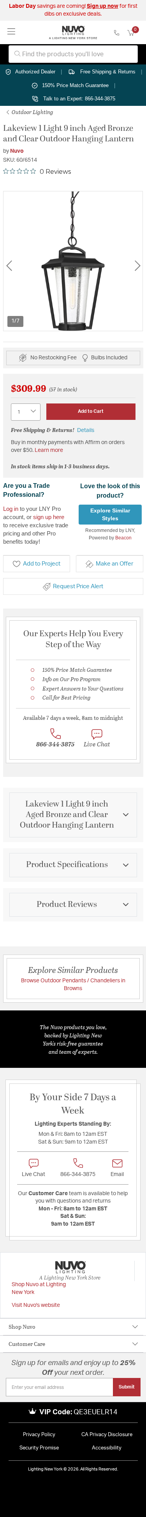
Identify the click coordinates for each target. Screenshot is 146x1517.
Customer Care (27, 1344)
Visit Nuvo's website (36, 1305)
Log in (10, 508)
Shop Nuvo (22, 1326)
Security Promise (39, 1448)
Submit (127, 1387)
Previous (9, 265)
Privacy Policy (39, 1434)
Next (137, 265)
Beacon (123, 538)
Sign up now (102, 6)
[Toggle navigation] (11, 32)
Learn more (49, 450)
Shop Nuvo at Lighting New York (39, 1288)
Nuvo (17, 151)
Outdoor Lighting (32, 112)
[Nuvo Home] (73, 32)
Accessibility (106, 1448)
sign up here (48, 517)
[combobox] (73, 54)
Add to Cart (91, 411)
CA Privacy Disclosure (106, 1434)
